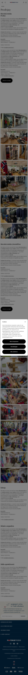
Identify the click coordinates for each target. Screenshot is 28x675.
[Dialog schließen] (25, 322)
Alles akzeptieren (14, 341)
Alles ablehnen (14, 351)
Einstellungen (14, 346)
